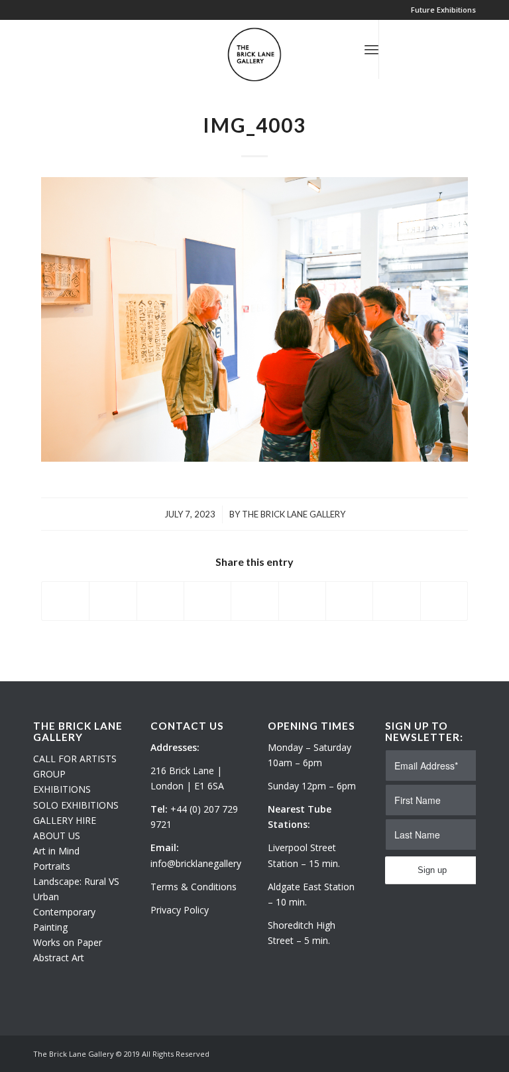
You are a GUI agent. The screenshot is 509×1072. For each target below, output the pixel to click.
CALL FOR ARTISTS (75, 758)
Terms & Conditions (193, 886)
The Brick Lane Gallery (293, 514)
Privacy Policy (179, 910)
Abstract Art (58, 957)
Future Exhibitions (443, 10)
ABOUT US (56, 835)
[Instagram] (419, 49)
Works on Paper (67, 942)
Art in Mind (56, 850)
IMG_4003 (254, 125)
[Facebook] (439, 49)
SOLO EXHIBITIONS (76, 805)
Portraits (51, 866)
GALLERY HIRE (64, 820)
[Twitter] (400, 49)
